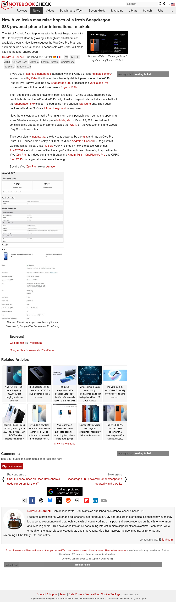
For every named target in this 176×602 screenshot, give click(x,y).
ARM (7, 62)
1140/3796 (16, 150)
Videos (50, 10)
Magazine (117, 10)
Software (9, 66)
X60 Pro (31, 166)
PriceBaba (35, 343)
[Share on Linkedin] (95, 500)
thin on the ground (55, 108)
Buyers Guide (97, 10)
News (36, 10)
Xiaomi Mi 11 (76, 154)
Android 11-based (83, 141)
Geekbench (17, 343)
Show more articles (64, 443)
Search (147, 10)
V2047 (73, 125)
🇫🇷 (58, 57)
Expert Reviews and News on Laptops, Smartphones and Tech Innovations (42, 550)
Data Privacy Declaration (83, 594)
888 (84, 136)
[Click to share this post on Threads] (41, 500)
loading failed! (125, 74)
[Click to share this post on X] (59, 500)
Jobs (160, 10)
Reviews (22, 10)
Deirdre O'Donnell (13, 57)
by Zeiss (32, 78)
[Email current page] (104, 500)
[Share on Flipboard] (86, 500)
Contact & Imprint (47, 594)
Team (63, 594)
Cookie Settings (110, 594)
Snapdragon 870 (24, 104)
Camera (34, 62)
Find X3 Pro (17, 159)
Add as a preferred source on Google (68, 491)
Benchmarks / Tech (71, 10)
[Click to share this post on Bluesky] (50, 500)
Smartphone (68, 62)
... (172, 10)
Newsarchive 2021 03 (115, 550)
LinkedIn (167, 539)
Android (74, 57)
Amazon (51, 166)
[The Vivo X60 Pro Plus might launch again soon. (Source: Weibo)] (107, 42)
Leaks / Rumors (49, 62)
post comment (13, 466)
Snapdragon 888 (61, 83)
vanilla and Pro (99, 83)
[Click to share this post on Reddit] (68, 500)
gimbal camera (102, 74)
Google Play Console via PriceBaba (32, 350)
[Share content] (24, 500)
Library (133, 10)
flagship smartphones (38, 74)
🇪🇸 (54, 57)
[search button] (160, 4)
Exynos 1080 (69, 87)
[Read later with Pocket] (77, 500)
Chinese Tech (19, 62)
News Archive (96, 550)
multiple (48, 146)
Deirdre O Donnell (39, 511)
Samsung (85, 104)
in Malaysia (63, 120)
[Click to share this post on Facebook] (32, 500)
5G (66, 57)
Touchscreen (24, 66)
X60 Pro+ (22, 154)
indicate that (38, 136)
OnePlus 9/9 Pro (95, 154)
